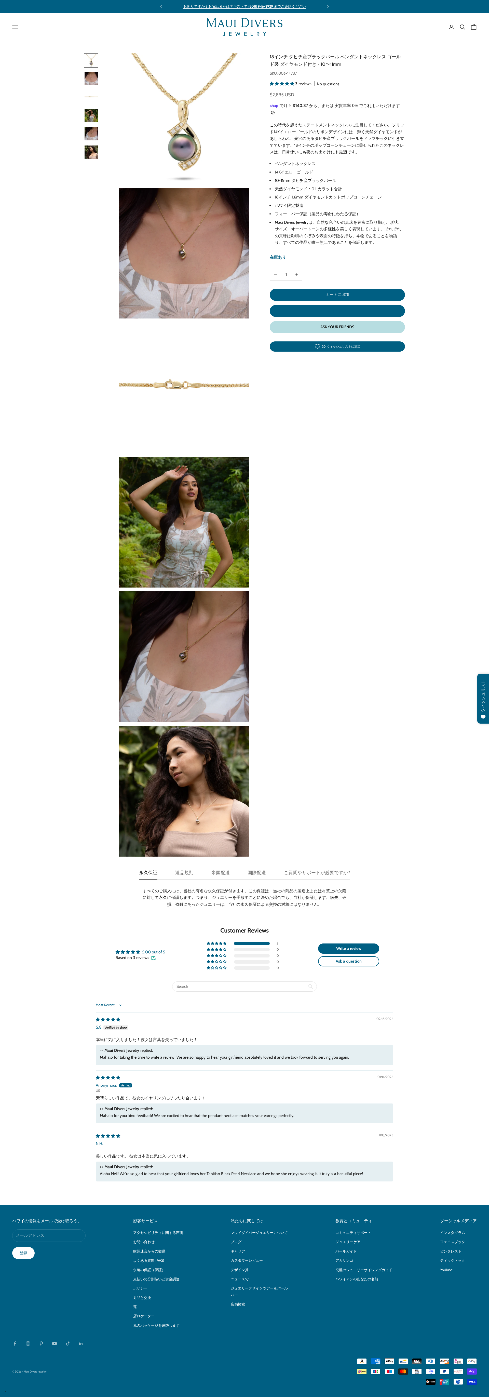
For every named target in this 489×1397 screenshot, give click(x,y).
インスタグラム (452, 1232)
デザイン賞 (240, 1270)
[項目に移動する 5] (91, 134)
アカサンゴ (344, 1260)
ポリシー (140, 1288)
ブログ (236, 1242)
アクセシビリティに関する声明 (158, 1232)
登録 (23, 1253)
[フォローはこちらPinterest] (41, 1343)
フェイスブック (452, 1242)
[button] (282, 83)
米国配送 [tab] (220, 872)
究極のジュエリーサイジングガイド (363, 1270)
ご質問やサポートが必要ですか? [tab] (317, 872)
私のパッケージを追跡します (156, 1325)
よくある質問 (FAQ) (148, 1260)
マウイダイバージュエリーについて (259, 1232)
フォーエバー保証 (291, 213)
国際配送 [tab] (257, 872)
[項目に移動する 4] (91, 115)
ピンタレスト (450, 1251)
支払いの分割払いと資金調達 (156, 1279)
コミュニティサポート (353, 1232)
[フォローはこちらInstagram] (28, 1343)
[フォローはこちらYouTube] (54, 1343)
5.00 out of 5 (153, 952)
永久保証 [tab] (148, 872)
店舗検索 (238, 1304)
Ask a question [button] (349, 961)
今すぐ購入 (337, 311)
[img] (108, 1019)
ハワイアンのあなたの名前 (356, 1279)
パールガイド (346, 1251)
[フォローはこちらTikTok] (67, 1343)
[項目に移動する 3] (91, 97)
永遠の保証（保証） (149, 1270)
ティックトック (452, 1260)
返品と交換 (142, 1297)
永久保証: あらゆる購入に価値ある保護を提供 (244, 6)
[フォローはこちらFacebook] (14, 1343)
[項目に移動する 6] (91, 152)
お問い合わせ (144, 1242)
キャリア (238, 1251)
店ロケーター (144, 1316)
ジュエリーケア (347, 1242)
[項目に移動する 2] (91, 79)
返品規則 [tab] (184, 872)
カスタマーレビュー (247, 1260)
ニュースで (240, 1279)
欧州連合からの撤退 (149, 1251)
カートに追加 (337, 294)
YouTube (446, 1270)
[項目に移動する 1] (91, 60)
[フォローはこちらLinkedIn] (81, 1343)
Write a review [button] (348, 948)
